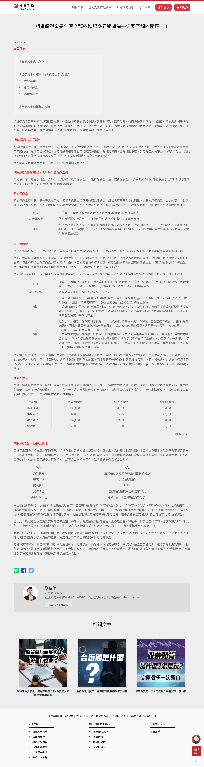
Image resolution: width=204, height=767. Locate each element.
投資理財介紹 (40, 757)
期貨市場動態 (125, 7)
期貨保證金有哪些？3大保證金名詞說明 (44, 74)
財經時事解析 (40, 752)
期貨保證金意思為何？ (33, 61)
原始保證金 (30, 81)
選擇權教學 (38, 737)
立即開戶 (182, 7)
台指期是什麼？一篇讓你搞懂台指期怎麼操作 (56, 163)
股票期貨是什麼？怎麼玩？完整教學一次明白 (160, 691)
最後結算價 (99, 742)
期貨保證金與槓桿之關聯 (34, 106)
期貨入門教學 (40, 731)
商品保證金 (99, 747)
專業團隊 (144, 7)
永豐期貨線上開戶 (50, 549)
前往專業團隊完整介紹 (58, 604)
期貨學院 (77, 7)
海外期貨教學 (40, 747)
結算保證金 (30, 94)
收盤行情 (98, 737)
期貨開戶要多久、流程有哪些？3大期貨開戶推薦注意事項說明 (43, 693)
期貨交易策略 (40, 742)
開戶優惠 (163, 7)
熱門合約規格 (100, 731)
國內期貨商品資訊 (99, 7)
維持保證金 (30, 87)
